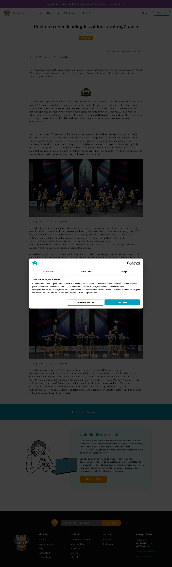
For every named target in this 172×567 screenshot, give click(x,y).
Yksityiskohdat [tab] (86, 271)
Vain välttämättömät (85, 302)
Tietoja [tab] (124, 271)
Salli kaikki (122, 302)
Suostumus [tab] (48, 271)
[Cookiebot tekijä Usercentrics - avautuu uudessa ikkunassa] (129, 263)
